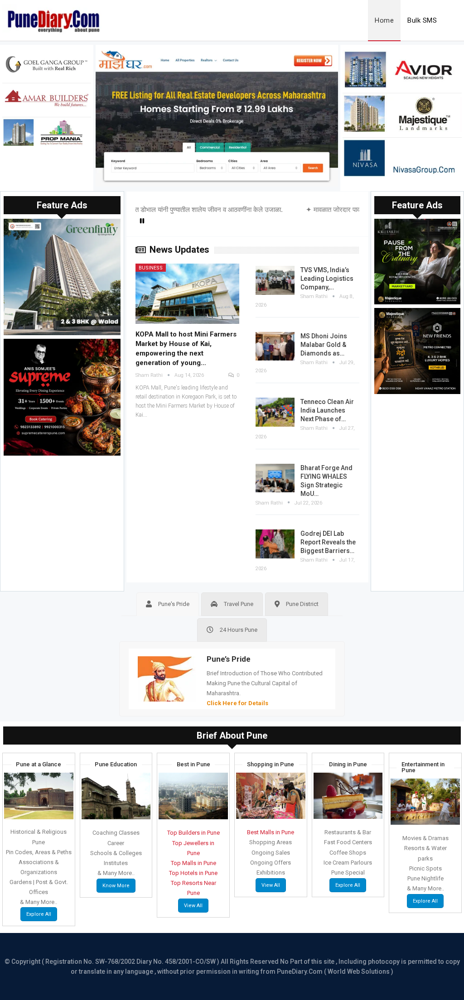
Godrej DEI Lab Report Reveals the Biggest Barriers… (328, 542)
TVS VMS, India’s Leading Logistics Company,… (326, 278)
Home (384, 20)
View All (193, 906)
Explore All (38, 914)
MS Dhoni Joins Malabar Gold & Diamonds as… (323, 344)
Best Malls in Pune (270, 832)
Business (151, 268)
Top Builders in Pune (193, 832)
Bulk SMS (422, 20)
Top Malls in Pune (193, 863)
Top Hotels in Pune (193, 873)
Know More (116, 886)
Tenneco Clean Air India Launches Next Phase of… (327, 410)
